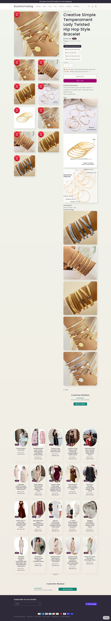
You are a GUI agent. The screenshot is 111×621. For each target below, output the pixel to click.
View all (55, 574)
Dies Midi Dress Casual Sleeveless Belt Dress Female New (38, 524)
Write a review (80, 404)
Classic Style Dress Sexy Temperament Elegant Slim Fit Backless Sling (55, 488)
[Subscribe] (39, 604)
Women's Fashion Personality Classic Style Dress (89, 488)
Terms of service (46, 616)
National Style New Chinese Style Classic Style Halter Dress (90, 452)
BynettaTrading (21, 616)
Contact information (65, 616)
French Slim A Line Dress (21, 449)
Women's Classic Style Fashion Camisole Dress (38, 559)
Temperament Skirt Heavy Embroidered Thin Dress (55, 559)
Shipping (65, 41)
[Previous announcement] (14, 1)
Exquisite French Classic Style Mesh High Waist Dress (21, 487)
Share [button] (66, 389)
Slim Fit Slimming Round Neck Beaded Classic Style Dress (55, 524)
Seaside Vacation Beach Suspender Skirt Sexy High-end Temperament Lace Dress (21, 561)
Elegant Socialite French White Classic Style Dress (90, 524)
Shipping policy (55, 616)
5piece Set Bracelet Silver (72, 49)
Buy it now (80, 81)
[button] (39, 6)
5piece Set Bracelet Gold (72, 46)
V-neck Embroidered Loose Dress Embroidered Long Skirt (72, 524)
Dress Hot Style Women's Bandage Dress (90, 558)
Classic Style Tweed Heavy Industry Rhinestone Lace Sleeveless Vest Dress (72, 560)
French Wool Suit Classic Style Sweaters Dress (73, 487)
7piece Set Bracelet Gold (72, 56)
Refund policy (30, 616)
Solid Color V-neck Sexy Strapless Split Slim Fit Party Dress (21, 524)
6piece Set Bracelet (71, 53)
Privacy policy (38, 616)
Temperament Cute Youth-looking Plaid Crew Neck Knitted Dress (38, 452)
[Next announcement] (96, 1)
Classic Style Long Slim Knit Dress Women (55, 450)
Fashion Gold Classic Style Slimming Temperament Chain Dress (73, 452)
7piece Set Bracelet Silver (72, 59)
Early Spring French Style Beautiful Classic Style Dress (38, 488)
